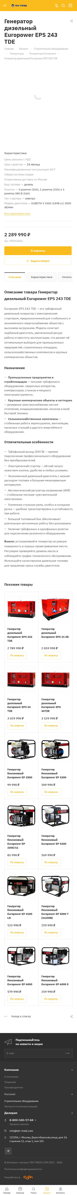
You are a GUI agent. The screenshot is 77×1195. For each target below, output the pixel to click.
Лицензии (10, 1082)
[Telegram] (8, 1151)
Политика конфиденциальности (23, 1169)
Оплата (66, 277)
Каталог (10, 1094)
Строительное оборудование (21, 1101)
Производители (13, 1087)
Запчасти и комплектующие (20, 1106)
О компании (11, 1076)
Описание (14, 277)
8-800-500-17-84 (21, 1120)
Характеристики (41, 277)
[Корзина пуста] (70, 5)
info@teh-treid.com (21, 1131)
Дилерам (10, 1113)
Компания (11, 1069)
